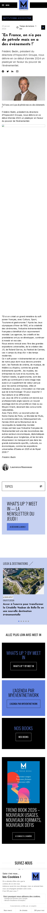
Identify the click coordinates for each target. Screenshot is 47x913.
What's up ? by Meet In (23, 666)
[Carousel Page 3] (23, 621)
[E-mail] (17, 71)
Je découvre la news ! (18, 526)
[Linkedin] (12, 71)
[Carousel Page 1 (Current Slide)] (18, 621)
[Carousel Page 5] (28, 621)
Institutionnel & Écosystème (17, 18)
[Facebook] (3, 71)
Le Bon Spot (8, 597)
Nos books (23, 737)
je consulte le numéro (23, 836)
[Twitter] (8, 71)
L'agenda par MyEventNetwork (23, 703)
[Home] (23, 5)
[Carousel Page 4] (25, 621)
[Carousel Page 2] (21, 621)
